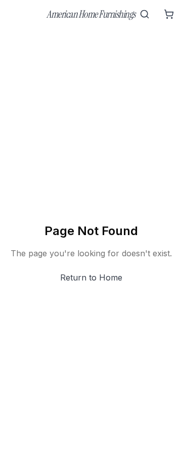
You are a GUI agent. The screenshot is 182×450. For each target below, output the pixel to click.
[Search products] (144, 14)
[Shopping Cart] (169, 14)
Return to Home (91, 277)
